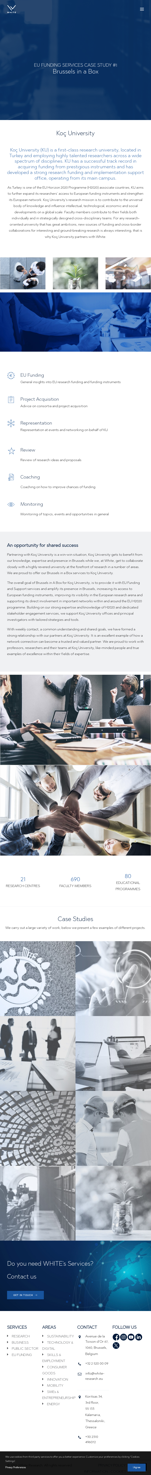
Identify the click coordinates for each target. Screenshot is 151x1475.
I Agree (136, 1467)
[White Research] (11, 9)
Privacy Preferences (15, 1467)
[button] (142, 9)
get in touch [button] (23, 1295)
